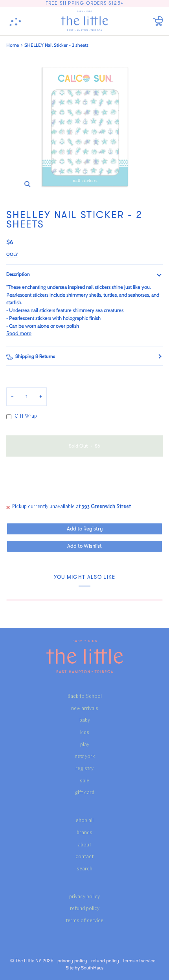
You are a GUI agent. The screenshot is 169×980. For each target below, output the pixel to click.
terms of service (84, 920)
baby (84, 720)
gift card (84, 792)
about (84, 845)
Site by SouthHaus (84, 968)
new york (85, 756)
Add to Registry (85, 529)
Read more (18, 333)
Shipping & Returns (35, 356)
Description (18, 274)
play (84, 744)
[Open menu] (18, 21)
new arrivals (84, 708)
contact (84, 856)
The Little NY (28, 960)
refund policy (84, 908)
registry (84, 768)
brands (84, 832)
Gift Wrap (26, 416)
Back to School (85, 696)
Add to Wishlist (84, 546)
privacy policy (84, 896)
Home (12, 45)
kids (84, 732)
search (84, 869)
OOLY (12, 254)
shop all (85, 820)
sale (84, 781)
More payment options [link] (32, 492)
